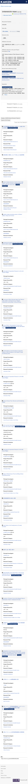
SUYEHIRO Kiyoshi (7, 407)
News (2, 773)
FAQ (2, 770)
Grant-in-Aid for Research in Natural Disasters (11, 745)
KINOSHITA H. (6, 605)
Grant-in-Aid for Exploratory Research (10, 168)
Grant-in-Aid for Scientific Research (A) (10, 199)
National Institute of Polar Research (10, 149)
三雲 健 (4, 685)
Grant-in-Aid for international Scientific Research (12, 286)
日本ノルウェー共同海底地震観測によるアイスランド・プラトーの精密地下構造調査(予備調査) (13, 708)
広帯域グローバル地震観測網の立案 (10, 679)
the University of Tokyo (7, 294)
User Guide (3, 768)
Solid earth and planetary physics (9, 172)
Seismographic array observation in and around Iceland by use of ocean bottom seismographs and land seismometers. (13, 574)
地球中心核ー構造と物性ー (9, 549)
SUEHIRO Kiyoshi (6, 737)
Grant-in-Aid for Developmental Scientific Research (12, 637)
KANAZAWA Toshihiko (7, 307)
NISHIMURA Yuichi (6, 160)
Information (3, 766)
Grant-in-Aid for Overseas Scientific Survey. (11, 670)
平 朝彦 (12, 407)
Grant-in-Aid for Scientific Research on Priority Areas (13, 563)
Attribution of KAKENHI (6, 777)
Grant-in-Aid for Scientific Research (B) (10, 229)
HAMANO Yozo (6, 555)
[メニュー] (26, 2)
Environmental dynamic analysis (9, 145)
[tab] (14, 104)
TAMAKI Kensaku (6, 278)
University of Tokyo (6, 371)
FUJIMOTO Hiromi (6, 383)
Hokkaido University (7, 176)
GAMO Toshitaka (6, 359)
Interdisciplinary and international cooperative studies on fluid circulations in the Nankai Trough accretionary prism (12, 352)
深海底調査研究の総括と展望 (9, 498)
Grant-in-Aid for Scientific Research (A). (10, 257)
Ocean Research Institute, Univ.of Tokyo (10, 420)
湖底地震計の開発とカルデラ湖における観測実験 (13, 154)
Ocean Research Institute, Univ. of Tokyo (10, 493)
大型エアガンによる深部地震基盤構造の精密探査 (13, 732)
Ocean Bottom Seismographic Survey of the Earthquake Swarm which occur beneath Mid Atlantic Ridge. (13, 326)
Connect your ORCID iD (18, 13)
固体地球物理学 (5, 73)
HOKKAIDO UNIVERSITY (8, 265)
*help (25, 13)
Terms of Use (4, 775)
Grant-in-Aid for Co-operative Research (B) (11, 512)
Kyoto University (6, 701)
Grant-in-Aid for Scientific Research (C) (10, 141)
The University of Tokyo (7, 520)
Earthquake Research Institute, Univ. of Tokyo (11, 617)
